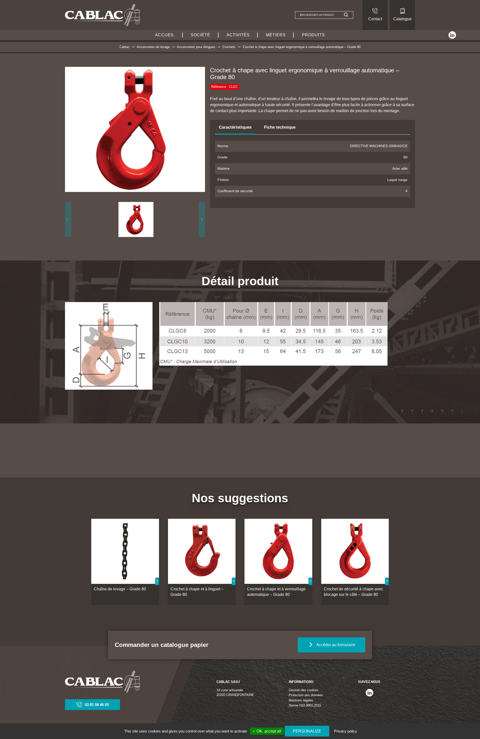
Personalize (307, 731)
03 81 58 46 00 (97, 704)
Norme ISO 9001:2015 (305, 705)
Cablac (125, 47)
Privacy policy (345, 731)
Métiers (276, 35)
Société (200, 35)
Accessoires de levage (153, 47)
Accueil (164, 35)
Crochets (229, 47)
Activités (238, 35)
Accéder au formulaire (335, 645)
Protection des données (306, 695)
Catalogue (402, 19)
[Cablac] (102, 15)
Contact (375, 19)
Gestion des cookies (303, 690)
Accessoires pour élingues (196, 47)
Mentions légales (301, 700)
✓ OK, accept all (266, 731)
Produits (313, 35)
